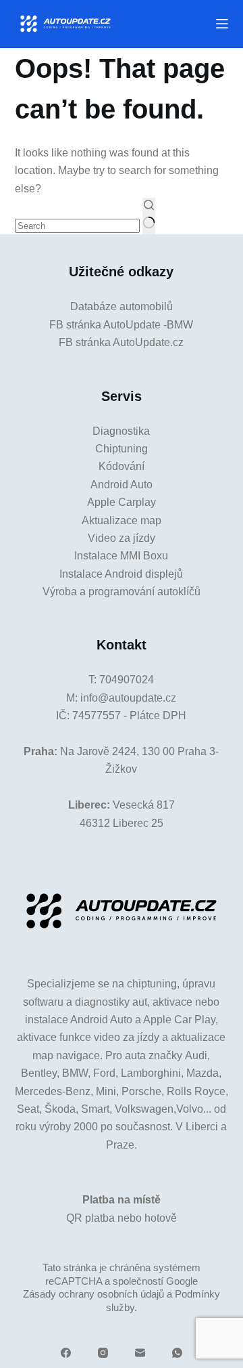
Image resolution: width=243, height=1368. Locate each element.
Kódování (121, 466)
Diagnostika (121, 431)
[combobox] (77, 226)
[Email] (140, 1353)
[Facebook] (66, 1353)
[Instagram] (103, 1353)
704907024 (126, 679)
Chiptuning (121, 448)
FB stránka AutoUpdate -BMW (121, 324)
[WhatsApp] (177, 1353)
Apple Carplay (121, 502)
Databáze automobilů (121, 306)
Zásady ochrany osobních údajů (93, 1294)
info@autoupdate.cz (128, 698)
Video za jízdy (121, 538)
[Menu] (222, 24)
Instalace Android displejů (121, 574)
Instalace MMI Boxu (121, 555)
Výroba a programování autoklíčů (121, 591)
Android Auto (121, 484)
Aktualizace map (121, 520)
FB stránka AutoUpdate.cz (121, 342)
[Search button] (148, 216)
